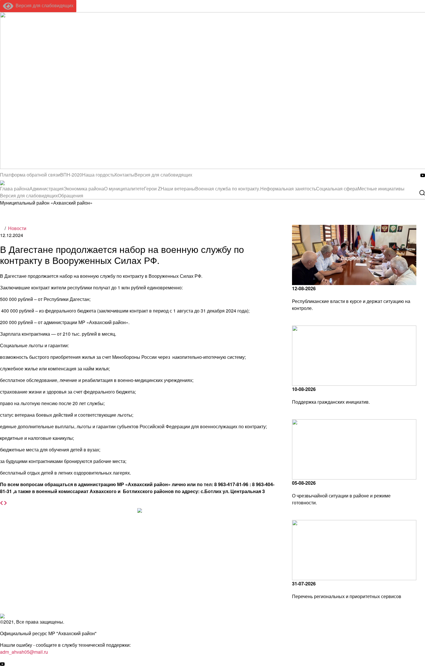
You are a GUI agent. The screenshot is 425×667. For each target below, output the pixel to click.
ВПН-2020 (71, 174)
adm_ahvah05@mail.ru (24, 651)
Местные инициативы (381, 188)
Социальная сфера (337, 188)
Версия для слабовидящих (43, 5)
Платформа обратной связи (30, 174)
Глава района (14, 188)
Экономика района (84, 188)
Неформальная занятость (288, 188)
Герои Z (152, 188)
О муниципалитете (124, 188)
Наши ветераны (178, 188)
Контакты (124, 174)
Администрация (46, 188)
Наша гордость (98, 174)
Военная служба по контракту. (227, 188)
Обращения (70, 195)
